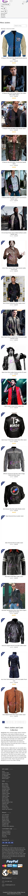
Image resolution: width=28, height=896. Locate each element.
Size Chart (4, 835)
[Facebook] (3, 843)
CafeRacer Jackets (6, 793)
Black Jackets (5, 783)
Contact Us (3, 17)
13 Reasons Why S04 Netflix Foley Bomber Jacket (14, 128)
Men (2, 8)
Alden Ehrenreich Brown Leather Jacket (14, 542)
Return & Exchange (6, 834)
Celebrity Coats (5, 803)
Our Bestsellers (5, 775)
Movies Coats (5, 806)
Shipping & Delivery (6, 832)
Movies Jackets (4, 13)
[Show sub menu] (4, 8)
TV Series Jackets (5, 787)
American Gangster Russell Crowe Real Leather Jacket (14, 645)
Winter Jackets (5, 792)
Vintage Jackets (5, 790)
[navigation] (14, 12)
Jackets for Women (6, 774)
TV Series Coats (5, 807)
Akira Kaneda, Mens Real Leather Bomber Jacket (14, 509)
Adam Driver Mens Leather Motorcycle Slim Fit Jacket (14, 372)
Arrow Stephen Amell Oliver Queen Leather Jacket (14, 714)
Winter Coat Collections (7, 809)
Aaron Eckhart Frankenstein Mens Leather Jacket (14, 303)
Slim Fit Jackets (5, 799)
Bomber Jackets (5, 800)
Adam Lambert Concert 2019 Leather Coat (14, 406)
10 (19, 722)
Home (2, 6)
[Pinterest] (12, 843)
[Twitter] (6, 843)
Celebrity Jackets (5, 796)
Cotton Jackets (5, 794)
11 (21, 722)
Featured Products (6, 777)
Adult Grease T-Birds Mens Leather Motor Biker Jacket (14, 439)
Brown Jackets (5, 784)
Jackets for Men (5, 772)
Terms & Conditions (6, 831)
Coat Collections (5, 814)
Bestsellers (3, 14)
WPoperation (18, 893)
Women (2, 11)
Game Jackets (5, 797)
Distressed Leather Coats (7, 802)
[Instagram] (9, 843)
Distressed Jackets (6, 789)
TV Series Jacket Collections (8, 826)
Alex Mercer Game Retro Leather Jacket (14, 576)
